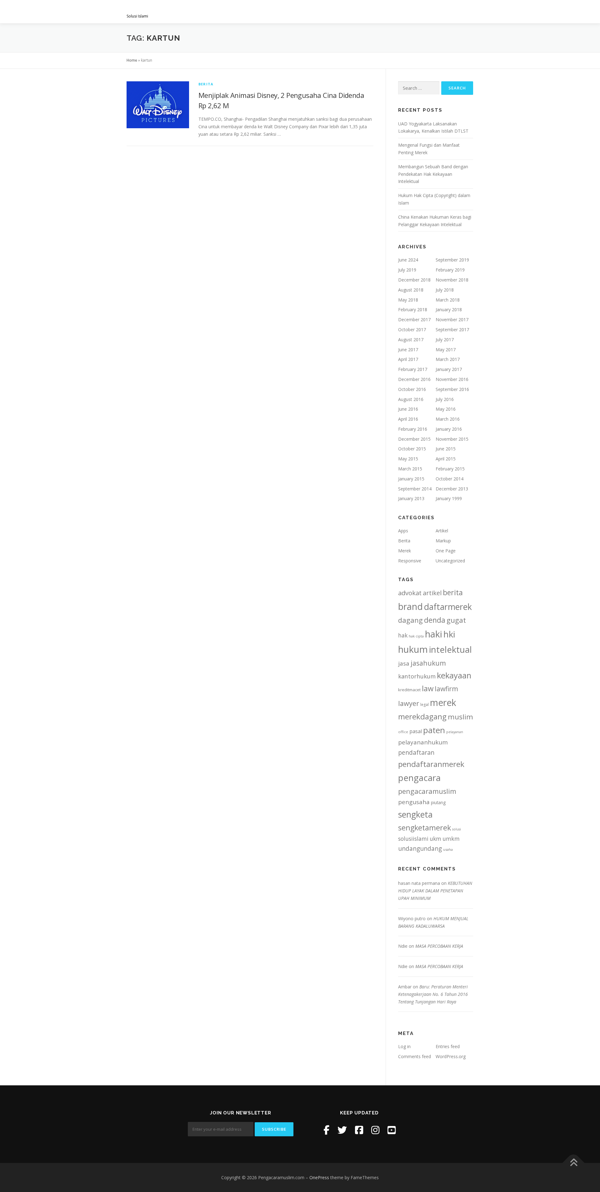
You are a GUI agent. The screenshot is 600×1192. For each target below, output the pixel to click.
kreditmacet (409, 689)
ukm (435, 838)
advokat (410, 592)
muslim (460, 717)
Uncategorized (450, 561)
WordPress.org (451, 1056)
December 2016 (414, 379)
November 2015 (452, 439)
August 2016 (410, 399)
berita (453, 592)
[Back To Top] (573, 1163)
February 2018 (412, 309)
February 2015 (450, 469)
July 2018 (445, 290)
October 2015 (412, 449)
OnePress (319, 1177)
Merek (404, 551)
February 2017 (412, 369)
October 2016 (412, 389)
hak (403, 635)
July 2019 (407, 270)
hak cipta (416, 636)
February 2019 (450, 270)
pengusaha (414, 802)
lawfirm (446, 688)
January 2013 (411, 498)
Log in (404, 1046)
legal (424, 704)
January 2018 (449, 309)
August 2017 (410, 339)
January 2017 (449, 369)
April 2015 (446, 459)
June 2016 (408, 409)
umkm (451, 838)
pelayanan (454, 732)
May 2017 (446, 350)
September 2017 (452, 329)
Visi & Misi (267, 11)
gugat (456, 620)
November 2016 (452, 379)
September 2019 (452, 260)
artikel (432, 593)
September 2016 (452, 389)
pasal (415, 731)
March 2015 (410, 469)
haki (433, 634)
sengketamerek (424, 828)
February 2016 (412, 429)
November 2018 (452, 280)
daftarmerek (448, 606)
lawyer (408, 703)
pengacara (419, 778)
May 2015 (408, 459)
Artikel (442, 531)
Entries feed (448, 1046)
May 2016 (446, 409)
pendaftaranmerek (431, 764)
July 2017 (445, 339)
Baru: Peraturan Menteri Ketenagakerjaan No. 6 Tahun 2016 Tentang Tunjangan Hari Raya (433, 994)
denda (434, 620)
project (374, 11)
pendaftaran (416, 752)
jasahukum (428, 662)
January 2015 (411, 479)
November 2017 (452, 319)
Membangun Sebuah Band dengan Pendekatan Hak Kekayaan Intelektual (433, 174)
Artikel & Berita (415, 11)
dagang (410, 620)
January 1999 (449, 498)
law (427, 688)
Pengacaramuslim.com (175, 9)
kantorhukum (417, 676)
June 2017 (408, 350)
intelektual (450, 649)
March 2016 (448, 419)
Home (132, 60)
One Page (446, 551)
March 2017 (448, 359)
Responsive (409, 561)
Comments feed (414, 1056)
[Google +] (392, 1130)
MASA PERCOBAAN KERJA (439, 946)
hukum (413, 649)
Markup (443, 541)
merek (443, 702)
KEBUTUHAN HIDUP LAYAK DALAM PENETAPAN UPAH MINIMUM (435, 890)
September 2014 (415, 489)
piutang (438, 802)
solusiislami (413, 838)
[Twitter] (342, 1130)
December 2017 (414, 319)
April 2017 (408, 359)
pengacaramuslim (427, 791)
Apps (403, 531)
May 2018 (408, 300)
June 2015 (446, 449)
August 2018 (410, 290)
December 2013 (452, 489)
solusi (456, 829)
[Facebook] (326, 1130)
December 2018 (414, 280)
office (403, 731)
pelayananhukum (423, 742)
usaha (448, 849)
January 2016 (449, 429)
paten (434, 730)
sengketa (415, 814)
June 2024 (408, 260)
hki (449, 634)
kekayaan (454, 675)
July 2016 (445, 399)
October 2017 (412, 329)
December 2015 (414, 439)
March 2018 (448, 300)
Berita (205, 84)
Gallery (343, 11)
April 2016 (408, 419)
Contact (457, 11)
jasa (403, 663)
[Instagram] (375, 1130)
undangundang (420, 848)
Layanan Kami (306, 11)
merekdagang (422, 716)
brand (410, 606)
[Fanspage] (359, 1130)
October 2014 (449, 479)
